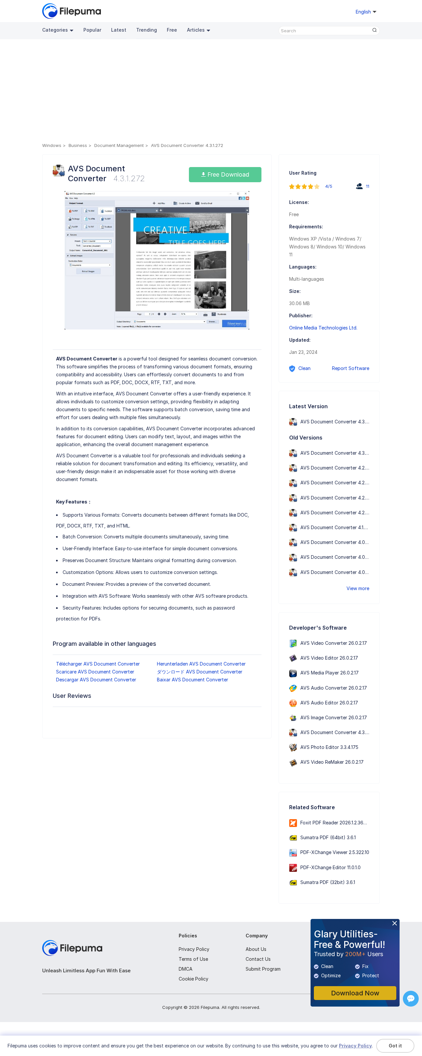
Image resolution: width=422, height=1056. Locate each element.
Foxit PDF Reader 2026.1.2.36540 (336, 822)
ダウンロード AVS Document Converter (199, 671)
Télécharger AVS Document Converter (98, 664)
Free (172, 30)
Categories (55, 30)
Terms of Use (193, 959)
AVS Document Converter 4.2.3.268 (339, 497)
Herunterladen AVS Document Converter (201, 664)
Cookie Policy (193, 979)
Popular (92, 30)
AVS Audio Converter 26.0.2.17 (333, 688)
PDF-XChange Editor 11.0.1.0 (330, 867)
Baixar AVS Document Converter (192, 679)
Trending (146, 30)
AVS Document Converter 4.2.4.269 (339, 482)
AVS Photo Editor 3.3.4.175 (329, 747)
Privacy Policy (194, 949)
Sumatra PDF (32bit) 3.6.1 (327, 882)
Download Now (355, 993)
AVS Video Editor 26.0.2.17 (329, 658)
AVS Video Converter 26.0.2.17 (333, 643)
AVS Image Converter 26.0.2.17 (333, 717)
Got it (395, 1045)
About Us (256, 949)
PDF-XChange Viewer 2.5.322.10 (334, 852)
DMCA (186, 969)
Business (78, 145)
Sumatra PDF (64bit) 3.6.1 (328, 837)
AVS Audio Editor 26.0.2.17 (329, 702)
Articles (196, 30)
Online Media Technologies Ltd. (323, 327)
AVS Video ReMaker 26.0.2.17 (332, 762)
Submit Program (263, 969)
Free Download (227, 174)
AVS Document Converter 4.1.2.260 (338, 527)
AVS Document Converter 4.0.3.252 (338, 557)
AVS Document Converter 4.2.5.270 (339, 468)
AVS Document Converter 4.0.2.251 (338, 572)
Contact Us (258, 959)
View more (358, 588)
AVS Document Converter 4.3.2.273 (338, 421)
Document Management (119, 145)
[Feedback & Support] (411, 999)
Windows (51, 145)
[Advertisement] (211, 92)
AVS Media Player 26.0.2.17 (329, 672)
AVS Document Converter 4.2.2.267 (339, 512)
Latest (118, 30)
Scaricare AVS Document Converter (95, 671)
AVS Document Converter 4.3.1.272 (338, 453)
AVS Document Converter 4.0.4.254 (339, 542)
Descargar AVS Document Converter (96, 679)
